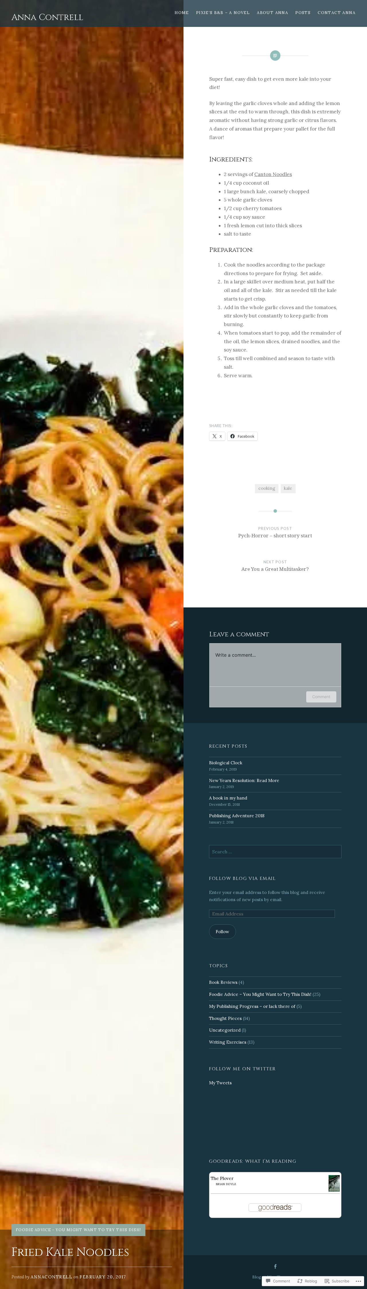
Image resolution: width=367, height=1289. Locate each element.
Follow (222, 931)
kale (288, 488)
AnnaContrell (51, 1277)
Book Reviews (223, 982)
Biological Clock (225, 762)
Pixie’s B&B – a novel (223, 12)
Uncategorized (225, 1030)
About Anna (272, 12)
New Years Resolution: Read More (244, 780)
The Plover (222, 1178)
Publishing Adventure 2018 (236, 815)
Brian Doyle (226, 1184)
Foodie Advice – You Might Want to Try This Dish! (260, 994)
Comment (321, 696)
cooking (266, 488)
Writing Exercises (227, 1042)
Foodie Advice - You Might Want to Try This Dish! (78, 1229)
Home (182, 12)
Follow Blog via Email (242, 878)
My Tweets (220, 1082)
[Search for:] (275, 851)
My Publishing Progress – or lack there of (252, 1006)
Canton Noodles (273, 174)
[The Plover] (334, 1190)
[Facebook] (275, 1267)
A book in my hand (228, 798)
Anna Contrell (47, 17)
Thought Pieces (225, 1018)
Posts (303, 12)
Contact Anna (337, 12)
